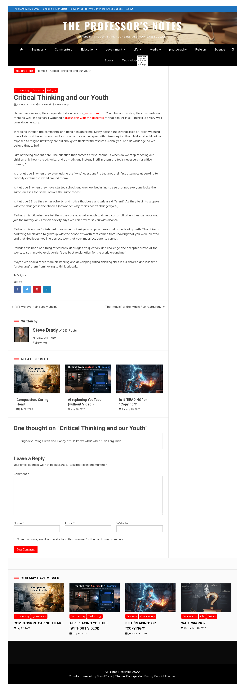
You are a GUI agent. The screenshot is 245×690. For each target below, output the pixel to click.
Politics (212, 616)
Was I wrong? (193, 623)
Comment (21, 474)
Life (136, 49)
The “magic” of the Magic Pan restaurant (133, 306)
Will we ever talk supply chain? (36, 306)
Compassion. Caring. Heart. (39, 623)
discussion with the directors (84, 118)
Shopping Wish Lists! (55, 8)
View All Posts (46, 338)
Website (122, 523)
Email (69, 523)
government (114, 49)
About (129, 8)
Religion (200, 49)
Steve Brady (45, 330)
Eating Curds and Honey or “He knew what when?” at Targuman (77, 441)
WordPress (105, 676)
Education (88, 49)
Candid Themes (165, 676)
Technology (133, 60)
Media (154, 49)
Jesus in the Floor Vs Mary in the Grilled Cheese (96, 8)
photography (178, 49)
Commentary (64, 49)
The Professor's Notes (122, 25)
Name (19, 523)
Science (219, 49)
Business (37, 49)
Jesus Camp (92, 113)
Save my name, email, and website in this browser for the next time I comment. (70, 539)
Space (109, 60)
